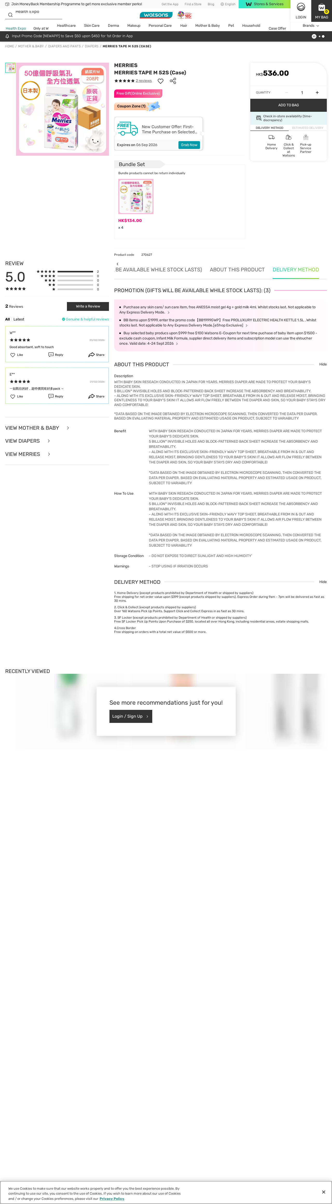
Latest (18, 319)
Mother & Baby (207, 25)
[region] (166, 1192)
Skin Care (92, 25)
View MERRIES (23, 454)
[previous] (117, 264)
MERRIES (125, 65)
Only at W (41, 28)
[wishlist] (160, 81)
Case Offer (277, 28)
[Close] (323, 1192)
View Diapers (23, 441)
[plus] (317, 92)
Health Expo (16, 28)
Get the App (170, 4)
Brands (308, 25)
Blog (211, 4)
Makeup (133, 25)
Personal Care (160, 25)
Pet (231, 25)
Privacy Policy (112, 1199)
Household (251, 25)
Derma (113, 25)
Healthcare (66, 25)
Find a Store (193, 4)
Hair (183, 25)
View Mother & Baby (32, 428)
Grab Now (189, 145)
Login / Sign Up (127, 716)
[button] (321, 11)
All (7, 319)
